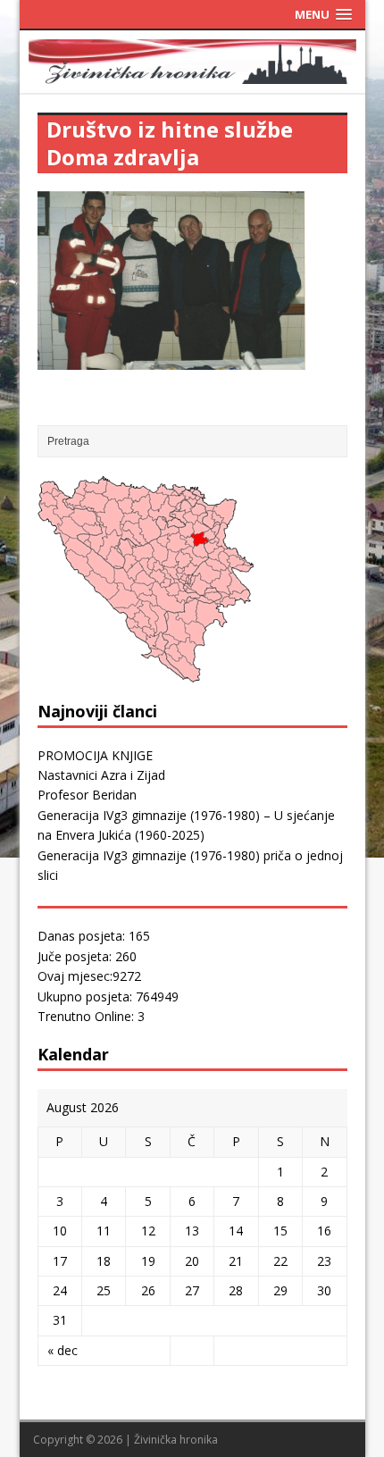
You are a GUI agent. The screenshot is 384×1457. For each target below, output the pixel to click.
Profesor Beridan (87, 794)
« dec (62, 1350)
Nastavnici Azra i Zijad (101, 774)
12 (148, 1230)
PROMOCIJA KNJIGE (95, 755)
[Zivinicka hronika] (192, 72)
